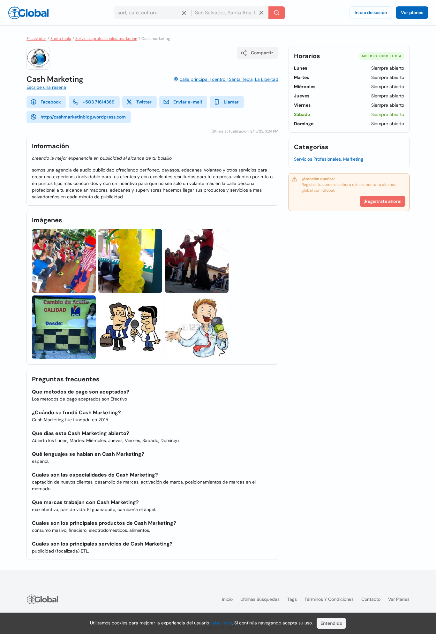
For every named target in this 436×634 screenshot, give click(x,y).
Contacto (370, 599)
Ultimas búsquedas (260, 599)
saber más (221, 623)
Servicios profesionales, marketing (106, 38)
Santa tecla (60, 38)
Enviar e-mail (187, 102)
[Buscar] (276, 12)
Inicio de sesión (371, 12)
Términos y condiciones (329, 599)
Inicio (227, 599)
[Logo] (28, 12)
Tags (292, 599)
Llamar (231, 102)
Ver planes (412, 12)
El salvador (36, 38)
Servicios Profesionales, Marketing (328, 159)
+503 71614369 (99, 102)
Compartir (262, 53)
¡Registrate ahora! (383, 201)
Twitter (144, 102)
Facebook (51, 102)
